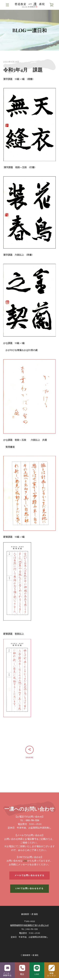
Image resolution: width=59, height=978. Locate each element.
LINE (25, 861)
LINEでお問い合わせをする (29, 888)
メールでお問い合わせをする (29, 875)
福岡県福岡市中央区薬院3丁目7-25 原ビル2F (29, 925)
